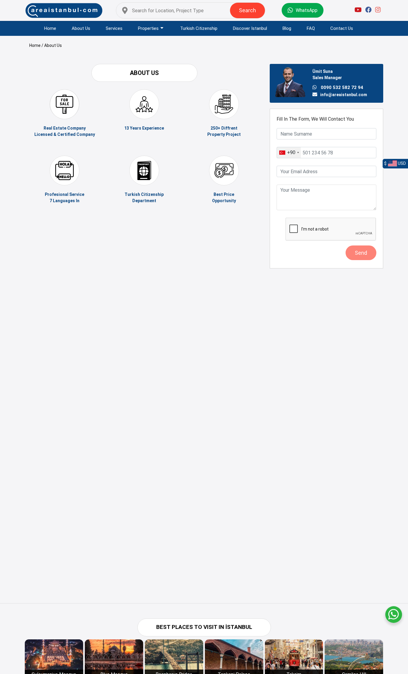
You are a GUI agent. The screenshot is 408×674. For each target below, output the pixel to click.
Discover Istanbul (250, 28)
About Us (81, 28)
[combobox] (289, 152)
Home (50, 28)
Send (361, 253)
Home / (36, 45)
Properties (148, 28)
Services (114, 28)
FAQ (311, 28)
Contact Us (341, 28)
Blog (287, 28)
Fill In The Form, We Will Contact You (315, 119)
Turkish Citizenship (198, 28)
